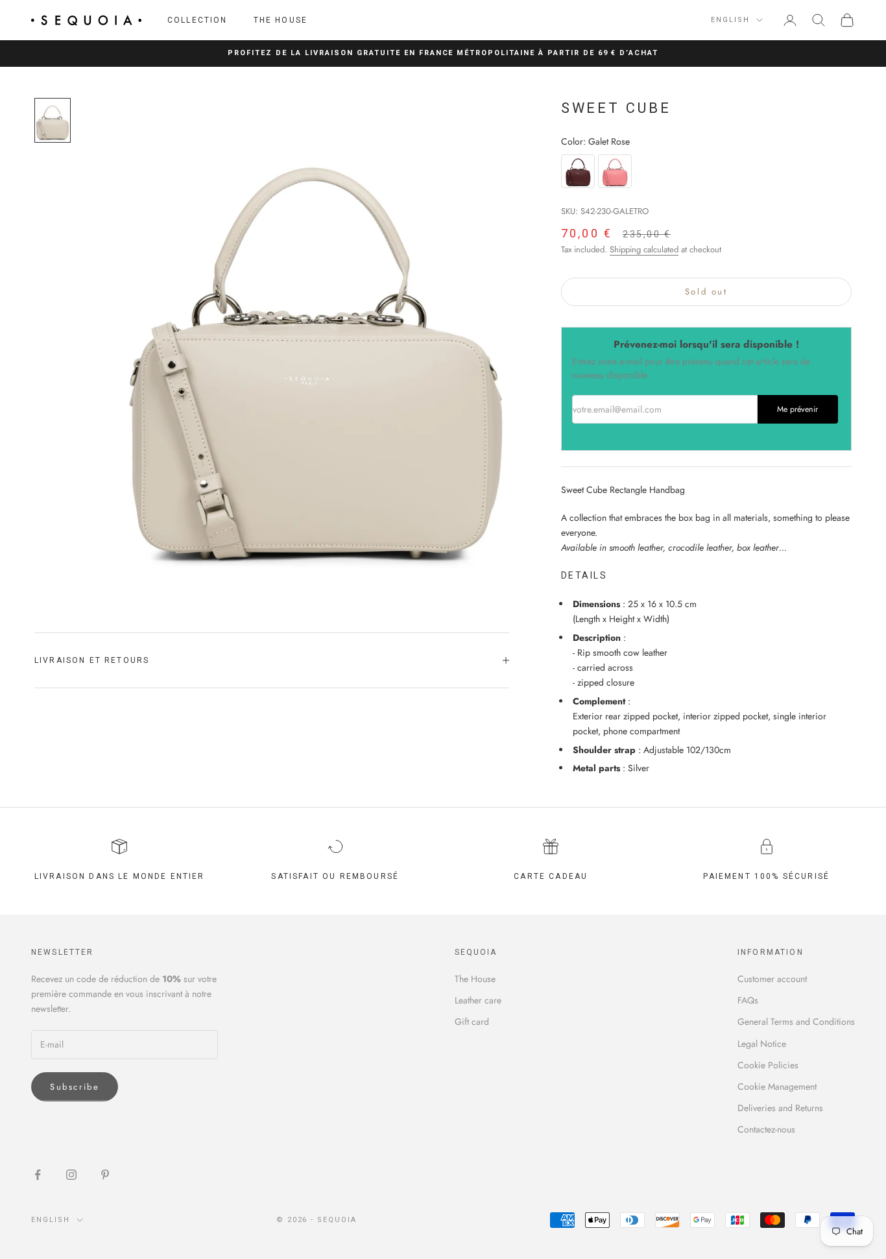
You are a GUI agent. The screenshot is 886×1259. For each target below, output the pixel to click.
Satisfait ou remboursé (335, 876)
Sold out (706, 291)
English (730, 20)
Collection (197, 20)
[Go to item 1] (52, 120)
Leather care (478, 1000)
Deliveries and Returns (780, 1107)
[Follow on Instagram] (71, 1174)
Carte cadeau (551, 876)
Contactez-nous (766, 1129)
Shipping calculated (644, 249)
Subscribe (74, 1087)
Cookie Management (777, 1086)
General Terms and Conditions (796, 1021)
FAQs (747, 1000)
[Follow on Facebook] (37, 1174)
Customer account (772, 978)
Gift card (472, 1021)
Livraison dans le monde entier (119, 876)
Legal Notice (761, 1043)
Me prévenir (797, 409)
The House (280, 20)
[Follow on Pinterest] (105, 1174)
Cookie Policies (767, 1065)
